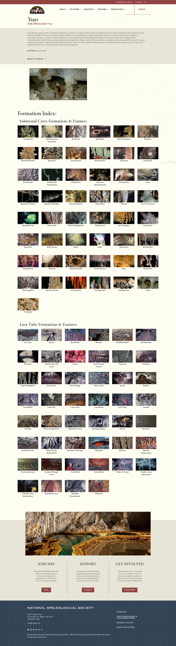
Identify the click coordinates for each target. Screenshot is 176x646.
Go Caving (74, 9)
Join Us (141, 9)
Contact (138, 2)
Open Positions (125, 627)
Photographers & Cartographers (127, 617)
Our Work (102, 9)
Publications (117, 9)
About (62, 9)
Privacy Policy (125, 623)
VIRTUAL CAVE (40, 24)
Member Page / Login (124, 2)
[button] (66, 9)
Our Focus (88, 9)
